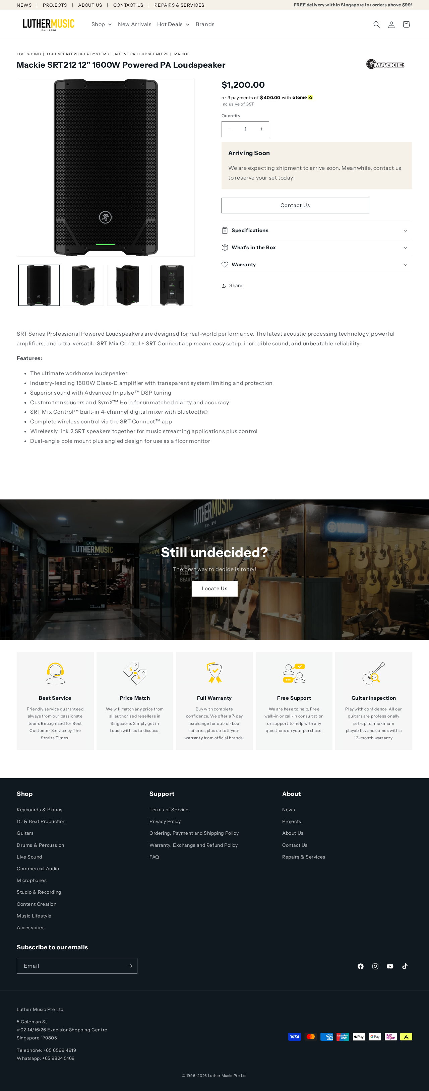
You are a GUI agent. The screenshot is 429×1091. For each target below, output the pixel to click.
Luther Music (220, 1075)
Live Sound (29, 54)
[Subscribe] (129, 966)
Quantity (231, 115)
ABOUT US (90, 5)
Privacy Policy (165, 821)
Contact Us (295, 205)
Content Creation (37, 904)
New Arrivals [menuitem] (134, 24)
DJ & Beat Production (41, 821)
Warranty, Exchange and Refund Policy (193, 845)
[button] (376, 24)
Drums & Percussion (40, 845)
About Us (293, 833)
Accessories (31, 928)
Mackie (182, 54)
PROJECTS (55, 5)
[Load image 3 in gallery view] (127, 285)
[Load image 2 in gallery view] (83, 285)
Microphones (32, 880)
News (288, 810)
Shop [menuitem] (98, 24)
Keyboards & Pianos (40, 810)
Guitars (25, 833)
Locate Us (215, 588)
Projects (291, 821)
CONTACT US (128, 5)
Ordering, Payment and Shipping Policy (194, 833)
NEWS (24, 5)
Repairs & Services (303, 857)
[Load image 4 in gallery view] (171, 285)
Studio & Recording (39, 892)
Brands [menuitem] (205, 24)
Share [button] (236, 285)
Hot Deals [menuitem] (170, 24)
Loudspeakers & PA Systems (78, 54)
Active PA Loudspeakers (142, 54)
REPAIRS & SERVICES (179, 5)
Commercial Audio (38, 869)
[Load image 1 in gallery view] (38, 285)
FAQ (154, 857)
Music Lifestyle (34, 916)
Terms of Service (169, 810)
